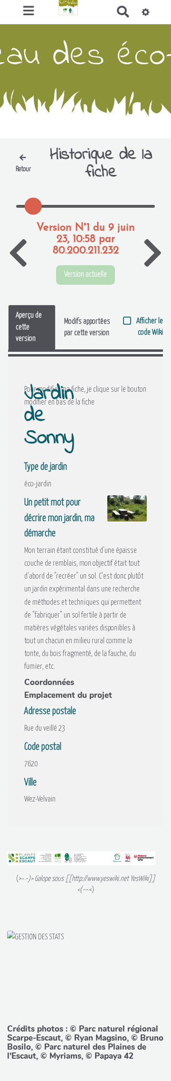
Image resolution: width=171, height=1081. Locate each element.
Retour (23, 169)
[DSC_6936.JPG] (122, 513)
